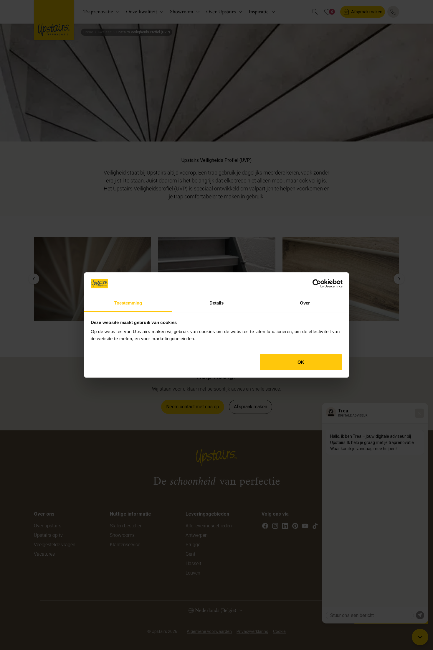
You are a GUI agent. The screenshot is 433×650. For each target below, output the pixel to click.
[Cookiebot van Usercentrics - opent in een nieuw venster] (317, 283)
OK (301, 362)
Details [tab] (216, 302)
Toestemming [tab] (128, 302)
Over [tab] (305, 302)
